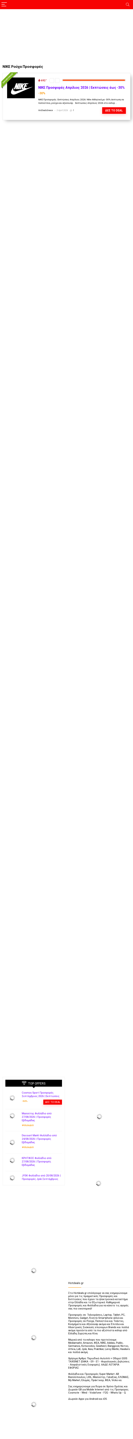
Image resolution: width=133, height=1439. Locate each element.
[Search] (127, 4)
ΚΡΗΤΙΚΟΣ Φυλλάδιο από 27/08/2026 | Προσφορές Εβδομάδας (36, 1162)
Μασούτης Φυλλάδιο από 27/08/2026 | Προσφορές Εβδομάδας (37, 1117)
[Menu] (4, 4)
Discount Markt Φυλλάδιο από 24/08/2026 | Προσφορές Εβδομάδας (39, 1139)
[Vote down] (51, 80)
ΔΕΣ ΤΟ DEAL (114, 110)
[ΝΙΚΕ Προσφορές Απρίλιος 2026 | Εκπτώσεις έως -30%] (21, 79)
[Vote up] (57, 80)
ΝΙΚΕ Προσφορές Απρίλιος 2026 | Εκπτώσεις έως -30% (81, 88)
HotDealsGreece (45, 110)
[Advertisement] (66, 35)
